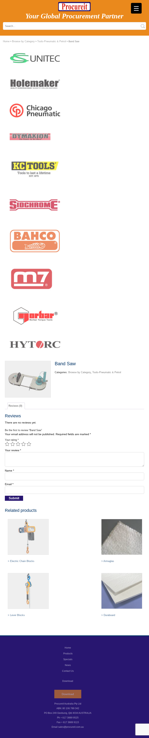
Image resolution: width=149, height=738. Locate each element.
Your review (13, 450)
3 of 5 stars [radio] (18, 444)
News (68, 665)
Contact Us (68, 671)
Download (68, 694)
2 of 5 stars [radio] (12, 444)
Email (9, 484)
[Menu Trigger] (136, 8)
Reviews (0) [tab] (15, 405)
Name (9, 470)
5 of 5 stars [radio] (29, 444)
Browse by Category (23, 41)
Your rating (12, 439)
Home (6, 41)
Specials (67, 659)
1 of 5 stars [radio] (7, 444)
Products (68, 653)
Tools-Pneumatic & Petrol (51, 41)
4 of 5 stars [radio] (23, 444)
